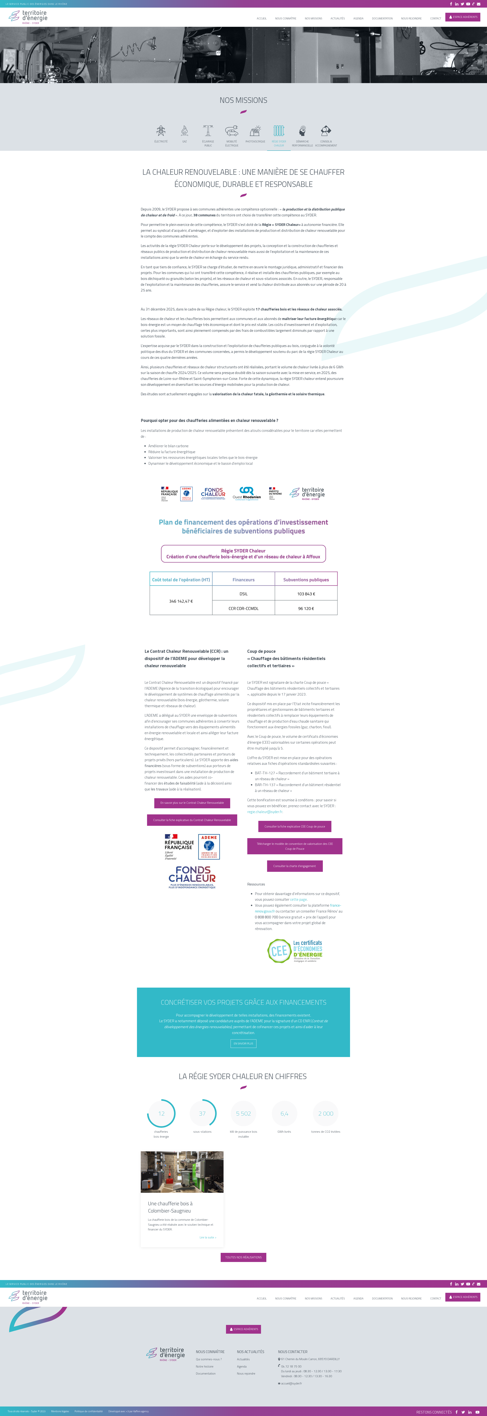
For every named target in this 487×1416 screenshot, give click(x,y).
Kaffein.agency (141, 1411)
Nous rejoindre (246, 1373)
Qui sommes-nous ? (209, 1359)
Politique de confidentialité (89, 1411)
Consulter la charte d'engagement (295, 866)
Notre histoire (204, 1366)
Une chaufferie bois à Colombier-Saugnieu (170, 1207)
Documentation (206, 1373)
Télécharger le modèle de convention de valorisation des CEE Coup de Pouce (295, 846)
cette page (298, 899)
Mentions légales (60, 1411)
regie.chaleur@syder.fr (264, 811)
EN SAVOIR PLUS (243, 1043)
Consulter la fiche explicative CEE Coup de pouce (295, 826)
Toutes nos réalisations (243, 1257)
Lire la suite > (208, 1237)
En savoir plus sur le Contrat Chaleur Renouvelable (192, 802)
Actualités (243, 1359)
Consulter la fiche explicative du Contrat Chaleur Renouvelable (192, 820)
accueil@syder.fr (291, 1383)
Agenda (242, 1366)
